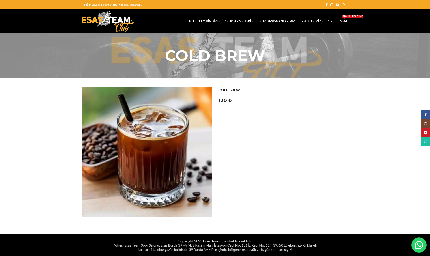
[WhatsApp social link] (343, 5)
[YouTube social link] (337, 5)
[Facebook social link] (326, 5)
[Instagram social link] (331, 5)
